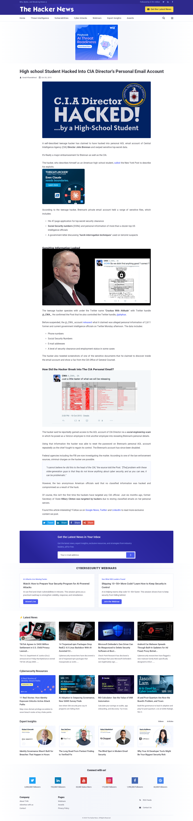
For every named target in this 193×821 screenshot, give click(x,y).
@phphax (121, 314)
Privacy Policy (63, 808)
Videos (161, 721)
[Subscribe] (130, 555)
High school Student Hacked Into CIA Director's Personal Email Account (92, 71)
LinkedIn (116, 510)
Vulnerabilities (62, 18)
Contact (23, 808)
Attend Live (30, 601)
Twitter (103, 510)
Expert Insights (114, 18)
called (117, 162)
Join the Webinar (112, 601)
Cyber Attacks (80, 18)
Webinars (97, 18)
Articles (170, 721)
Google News (92, 510)
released (87, 322)
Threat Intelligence (40, 18)
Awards (130, 18)
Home (22, 18)
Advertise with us (26, 805)
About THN (24, 801)
